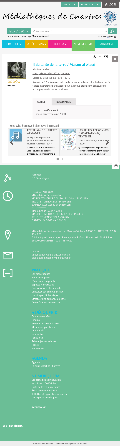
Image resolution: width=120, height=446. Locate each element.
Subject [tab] (42, 102)
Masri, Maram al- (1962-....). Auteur (51, 73)
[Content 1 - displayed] (58, 159)
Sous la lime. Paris (52, 77)
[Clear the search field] (106, 31)
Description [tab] (63, 102)
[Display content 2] (61, 159)
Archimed (48, 443)
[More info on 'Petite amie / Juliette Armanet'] (17, 135)
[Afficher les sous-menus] (74, 4)
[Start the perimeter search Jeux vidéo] (112, 31)
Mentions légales (13, 426)
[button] (17, 70)
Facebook (36, 174)
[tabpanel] (60, 108)
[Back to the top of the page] (115, 165)
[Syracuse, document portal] (60, 18)
